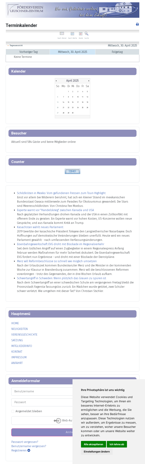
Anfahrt (17, 363)
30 (72, 113)
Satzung (17, 340)
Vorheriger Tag (28, 52)
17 (78, 102)
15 (68, 102)
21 (63, 107)
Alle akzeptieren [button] (93, 444)
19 (87, 102)
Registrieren (19, 450)
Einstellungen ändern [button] (97, 451)
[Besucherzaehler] (72, 171)
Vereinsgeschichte (24, 334)
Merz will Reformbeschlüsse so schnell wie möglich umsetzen (57, 261)
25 (82, 107)
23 (72, 107)
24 (78, 107)
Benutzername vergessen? (28, 446)
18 (82, 102)
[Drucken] (137, 24)
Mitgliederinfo (21, 346)
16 (72, 102)
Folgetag (117, 52)
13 (57, 102)
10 (78, 97)
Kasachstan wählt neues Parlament (40, 227)
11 (82, 97)
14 (63, 102)
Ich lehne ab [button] (117, 444)
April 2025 (72, 80)
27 (57, 113)
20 (57, 107)
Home (15, 323)
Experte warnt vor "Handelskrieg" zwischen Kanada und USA (55, 210)
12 (87, 97)
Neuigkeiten (19, 329)
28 (63, 113)
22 (68, 107)
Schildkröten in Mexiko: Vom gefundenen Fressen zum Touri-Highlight (61, 193)
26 (87, 107)
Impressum (19, 357)
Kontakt (16, 351)
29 (68, 113)
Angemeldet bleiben (29, 411)
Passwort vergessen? (24, 442)
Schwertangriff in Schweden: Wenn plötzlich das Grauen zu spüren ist (61, 278)
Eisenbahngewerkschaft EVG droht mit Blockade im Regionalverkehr (60, 244)
